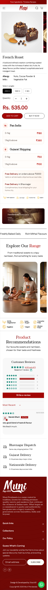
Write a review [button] (23, 395)
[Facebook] (5, 570)
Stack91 (33, 582)
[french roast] (21, 32)
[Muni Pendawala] (23, 8)
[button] (4, 8)
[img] (8, 413)
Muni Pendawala (30, 587)
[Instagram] (9, 570)
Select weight (8, 86)
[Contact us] (41, 584)
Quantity (7, 98)
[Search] (36, 8)
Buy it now (34, 116)
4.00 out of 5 (30, 367)
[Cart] (41, 8)
